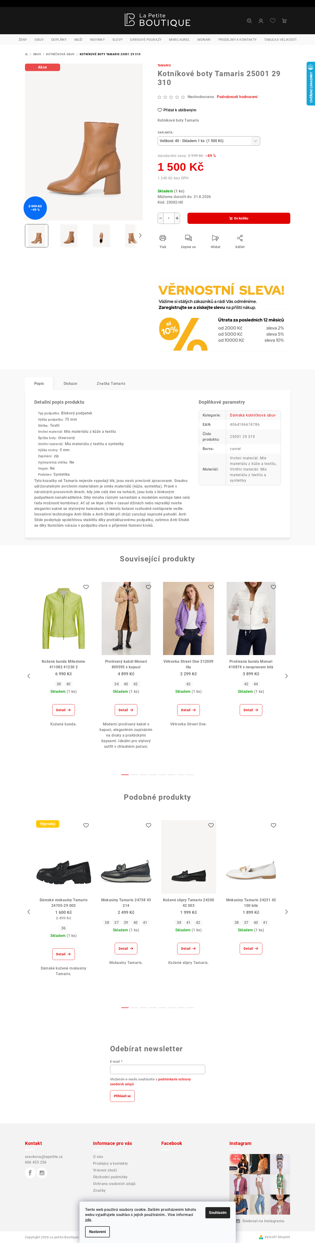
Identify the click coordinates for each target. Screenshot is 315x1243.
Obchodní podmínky (110, 1177)
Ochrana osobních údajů (114, 1184)
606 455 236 (36, 1162)
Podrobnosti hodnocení (237, 97)
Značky (99, 1190)
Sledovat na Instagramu (263, 1221)
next (286, 676)
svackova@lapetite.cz (44, 1156)
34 (116, 684)
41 (145, 922)
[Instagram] (42, 1173)
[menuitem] (23, 39)
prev (28, 676)
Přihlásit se (122, 1096)
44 (256, 684)
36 (63, 928)
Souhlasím (218, 1212)
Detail (61, 710)
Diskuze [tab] (70, 383)
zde (88, 1220)
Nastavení (97, 1231)
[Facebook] (30, 1173)
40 (68, 684)
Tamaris (164, 65)
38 (59, 684)
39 (126, 922)
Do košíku (241, 218)
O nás (98, 1156)
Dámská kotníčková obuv (253, 415)
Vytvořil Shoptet (277, 1237)
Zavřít (184, 292)
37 (116, 922)
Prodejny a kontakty (110, 1163)
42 (135, 684)
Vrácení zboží (105, 1170)
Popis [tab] (39, 383)
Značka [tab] (111, 383)
